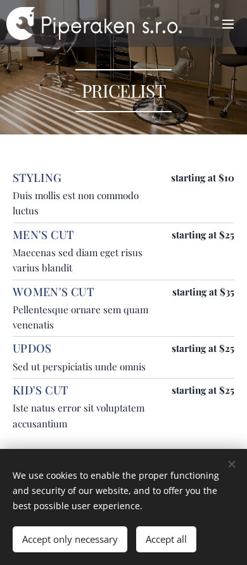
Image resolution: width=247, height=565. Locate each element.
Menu (228, 23)
